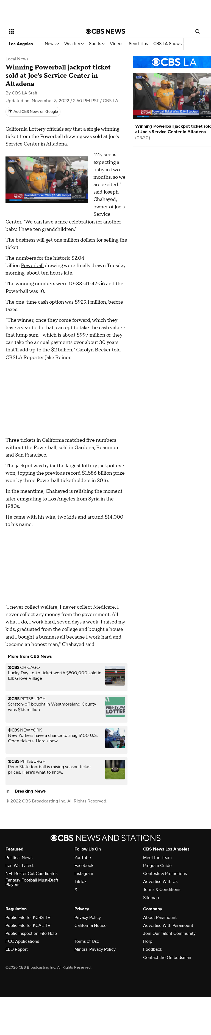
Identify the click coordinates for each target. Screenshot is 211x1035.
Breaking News (30, 791)
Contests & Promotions (165, 873)
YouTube (82, 857)
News (51, 43)
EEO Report (16, 949)
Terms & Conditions (161, 889)
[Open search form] (197, 31)
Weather (72, 43)
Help (147, 941)
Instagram (83, 873)
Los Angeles (21, 44)
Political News (18, 857)
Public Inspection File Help (31, 933)
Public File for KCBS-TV (28, 917)
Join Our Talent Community (169, 933)
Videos (116, 43)
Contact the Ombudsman (167, 957)
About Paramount (160, 917)
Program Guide (157, 865)
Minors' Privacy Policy (95, 949)
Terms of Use (86, 941)
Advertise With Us (160, 881)
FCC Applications (22, 941)
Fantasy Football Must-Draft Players (31, 882)
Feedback (152, 949)
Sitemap (151, 898)
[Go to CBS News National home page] (105, 31)
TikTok (80, 881)
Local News (16, 59)
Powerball (32, 265)
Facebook (83, 865)
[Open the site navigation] (41, 31)
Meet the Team (157, 857)
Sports (95, 43)
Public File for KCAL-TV (28, 925)
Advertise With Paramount (168, 925)
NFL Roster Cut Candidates (31, 873)
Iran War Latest (19, 865)
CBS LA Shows (168, 43)
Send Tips (138, 43)
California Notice (90, 925)
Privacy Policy (87, 917)
